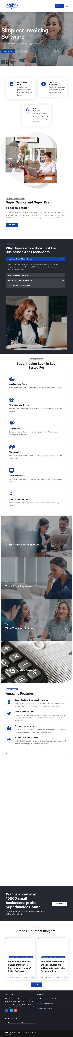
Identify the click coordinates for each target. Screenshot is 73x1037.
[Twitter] (11, 1010)
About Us (12, 225)
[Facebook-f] (6, 1010)
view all (36, 984)
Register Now (8, 51)
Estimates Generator (37, 110)
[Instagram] (15, 1010)
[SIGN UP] (7, 551)
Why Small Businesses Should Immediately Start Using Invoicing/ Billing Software (19, 966)
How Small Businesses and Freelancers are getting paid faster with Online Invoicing (53, 966)
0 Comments (24, 977)
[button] (59, 6)
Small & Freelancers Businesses (21, 957)
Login (21, 51)
